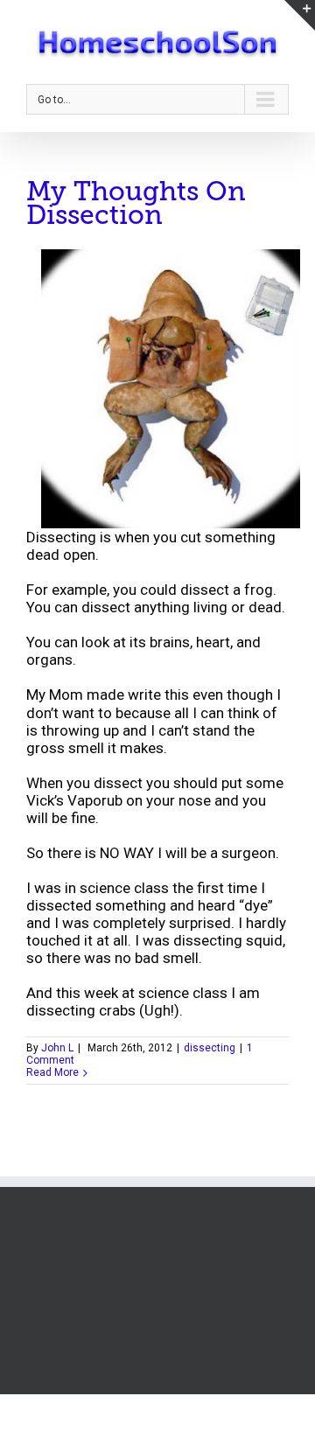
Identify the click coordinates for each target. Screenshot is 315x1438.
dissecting (209, 1048)
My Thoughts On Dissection (136, 203)
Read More (52, 1072)
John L (57, 1048)
